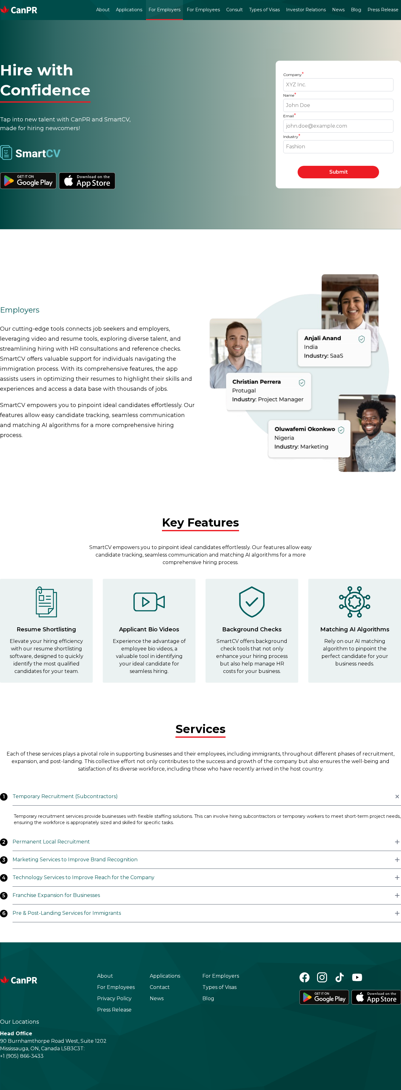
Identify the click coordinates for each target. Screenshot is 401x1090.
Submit (338, 172)
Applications (129, 10)
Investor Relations (306, 10)
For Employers (164, 10)
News (338, 10)
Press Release (382, 10)
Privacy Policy (114, 998)
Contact (160, 987)
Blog (356, 10)
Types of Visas (264, 10)
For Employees (203, 10)
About (103, 10)
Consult (234, 10)
